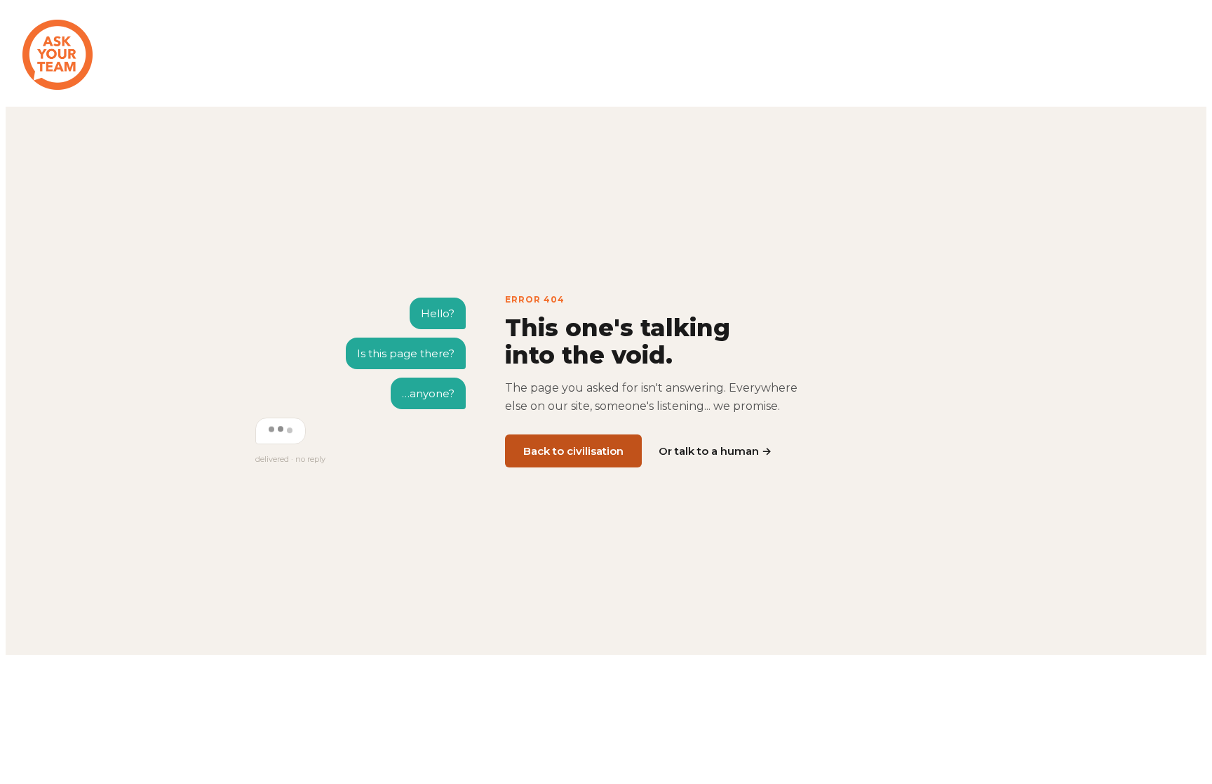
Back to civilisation (573, 451)
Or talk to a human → (715, 451)
